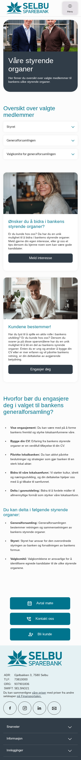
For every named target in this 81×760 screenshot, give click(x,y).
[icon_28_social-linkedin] (39, 708)
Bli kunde (40, 634)
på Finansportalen (29, 696)
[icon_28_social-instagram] (24, 708)
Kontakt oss (40, 619)
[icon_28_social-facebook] (10, 708)
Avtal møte (40, 603)
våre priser (39, 692)
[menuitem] (27, 8)
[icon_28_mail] (54, 708)
